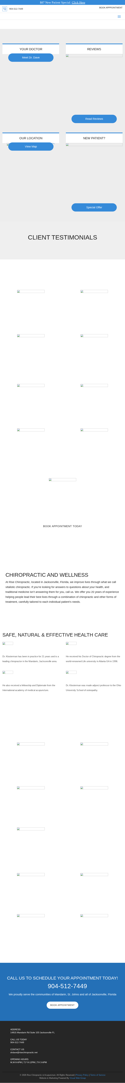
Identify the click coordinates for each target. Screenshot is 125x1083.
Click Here (78, 2)
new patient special (62, 535)
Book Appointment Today (62, 526)
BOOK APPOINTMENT (62, 1005)
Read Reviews (94, 118)
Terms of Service (97, 1075)
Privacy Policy (82, 1075)
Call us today (18, 1039)
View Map (31, 146)
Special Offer (94, 207)
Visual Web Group (78, 1078)
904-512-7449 (16, 9)
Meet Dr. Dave (31, 57)
